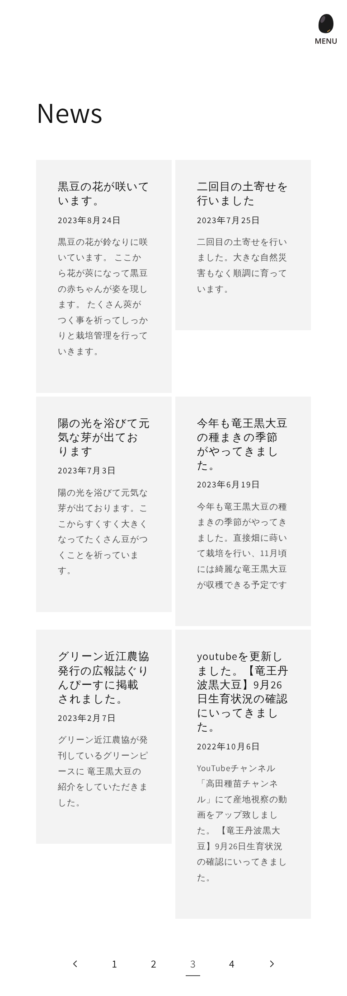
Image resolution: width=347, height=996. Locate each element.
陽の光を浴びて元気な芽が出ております (104, 437)
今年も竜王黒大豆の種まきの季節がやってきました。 (242, 444)
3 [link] (193, 963)
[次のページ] (271, 963)
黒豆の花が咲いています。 (104, 193)
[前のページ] (76, 963)
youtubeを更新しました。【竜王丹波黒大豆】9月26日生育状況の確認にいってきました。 (243, 691)
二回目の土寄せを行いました (243, 193)
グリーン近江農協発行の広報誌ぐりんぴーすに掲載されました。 (104, 677)
